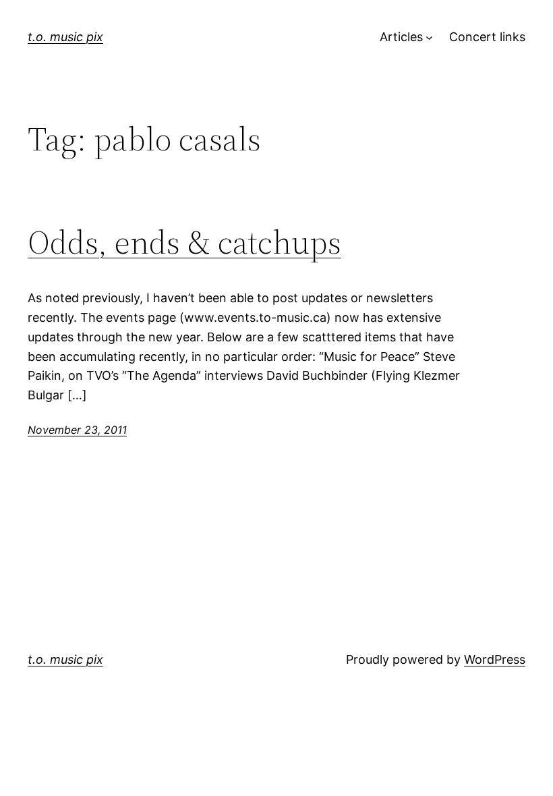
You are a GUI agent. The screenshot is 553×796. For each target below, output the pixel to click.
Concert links (487, 37)
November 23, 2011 (77, 429)
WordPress (494, 659)
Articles (401, 37)
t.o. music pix (65, 37)
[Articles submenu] (429, 37)
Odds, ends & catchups (184, 242)
